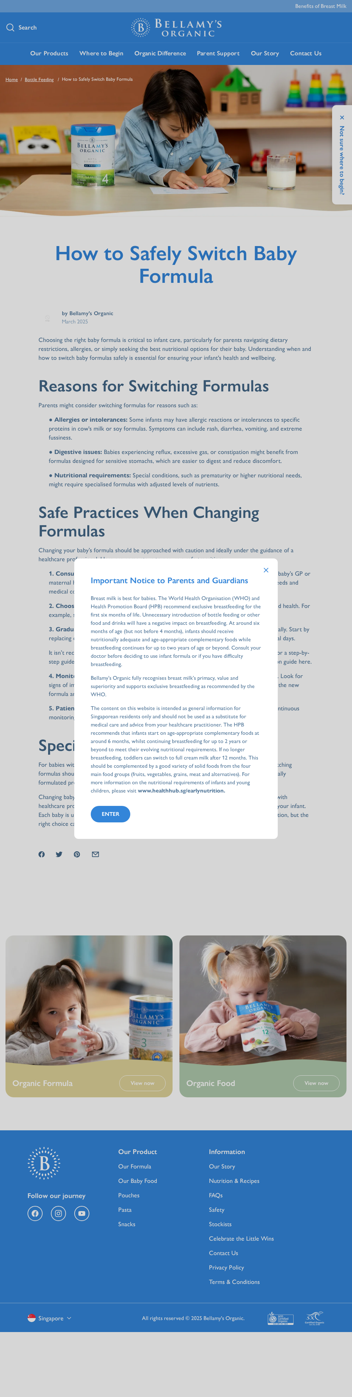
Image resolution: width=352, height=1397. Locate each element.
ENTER (110, 814)
